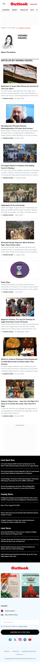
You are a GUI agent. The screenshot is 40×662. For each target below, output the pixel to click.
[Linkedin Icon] (25, 639)
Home (3, 28)
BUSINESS (6, 10)
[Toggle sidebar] (5, 4)
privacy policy (23, 626)
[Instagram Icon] (20, 639)
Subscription (10, 611)
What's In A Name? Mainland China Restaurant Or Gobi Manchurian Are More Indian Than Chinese (19, 361)
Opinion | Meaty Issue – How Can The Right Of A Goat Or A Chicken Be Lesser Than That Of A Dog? (20, 403)
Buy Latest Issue (11, 615)
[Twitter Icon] (15, 639)
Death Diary (5, 282)
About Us (7, 651)
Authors (11, 28)
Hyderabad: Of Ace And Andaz (13, 205)
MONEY (14, 10)
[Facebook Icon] (10, 639)
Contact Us (15, 651)
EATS (32, 10)
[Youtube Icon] (29, 639)
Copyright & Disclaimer (29, 651)
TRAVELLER (24, 10)
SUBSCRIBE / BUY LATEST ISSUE (20, 632)
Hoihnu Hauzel (8, 98)
